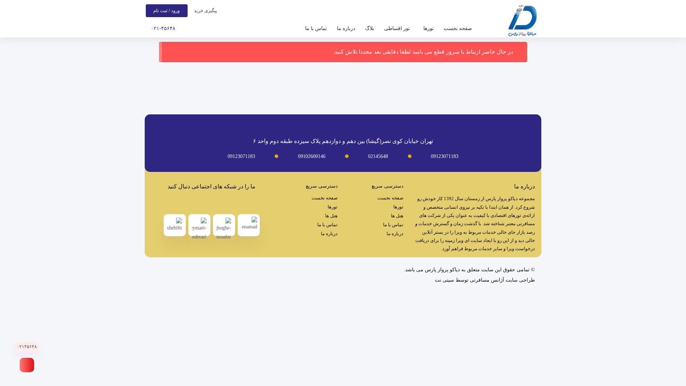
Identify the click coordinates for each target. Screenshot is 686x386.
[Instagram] (204, 202)
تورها (428, 28)
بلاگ (369, 28)
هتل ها (397, 215)
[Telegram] (219, 202)
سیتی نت (444, 280)
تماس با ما (316, 28)
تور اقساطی (397, 28)
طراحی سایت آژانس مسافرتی (502, 280)
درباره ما (346, 28)
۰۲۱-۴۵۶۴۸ (163, 28)
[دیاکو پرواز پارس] (522, 22)
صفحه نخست (458, 28)
